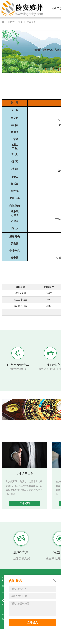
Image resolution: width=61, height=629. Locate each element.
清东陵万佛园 (20, 306)
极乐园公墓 (20, 293)
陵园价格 (31, 22)
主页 (20, 22)
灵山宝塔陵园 (20, 299)
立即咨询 (24, 503)
